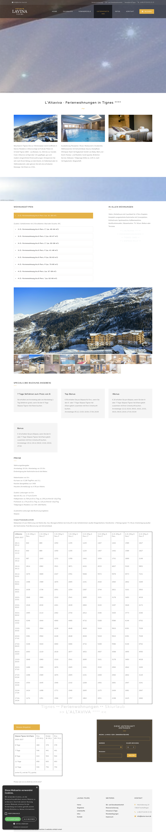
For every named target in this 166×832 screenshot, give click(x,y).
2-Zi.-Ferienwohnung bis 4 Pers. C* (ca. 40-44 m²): (38, 229)
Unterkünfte (81, 811)
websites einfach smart (54, 829)
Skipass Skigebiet (23, 727)
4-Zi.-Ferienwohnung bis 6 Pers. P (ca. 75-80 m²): (37, 264)
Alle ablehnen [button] (29, 819)
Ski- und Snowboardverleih (113, 2)
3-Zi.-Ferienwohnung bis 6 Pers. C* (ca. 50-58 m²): (38, 243)
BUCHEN (148, 11)
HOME (54, 11)
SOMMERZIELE (85, 11)
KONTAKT (130, 11)
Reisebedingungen (112, 814)
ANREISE (102, 743)
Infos (78, 814)
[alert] (20, 807)
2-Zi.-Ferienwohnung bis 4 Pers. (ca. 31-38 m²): (37, 215)
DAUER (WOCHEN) (132, 743)
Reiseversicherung (97, 2)
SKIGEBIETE (68, 11)
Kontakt (79, 817)
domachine (40, 829)
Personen (102, 751)
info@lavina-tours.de (20, 2)
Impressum (109, 817)
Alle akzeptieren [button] (13, 819)
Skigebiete (80, 808)
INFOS (117, 11)
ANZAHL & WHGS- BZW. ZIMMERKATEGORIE (114, 734)
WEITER (132, 755)
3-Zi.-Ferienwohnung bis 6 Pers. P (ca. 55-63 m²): (37, 257)
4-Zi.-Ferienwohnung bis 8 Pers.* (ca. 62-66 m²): (37, 278)
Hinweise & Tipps (130, 2)
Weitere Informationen (27, 809)
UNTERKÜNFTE (103, 11)
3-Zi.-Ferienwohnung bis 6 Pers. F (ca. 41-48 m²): (37, 250)
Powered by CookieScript (20, 827)
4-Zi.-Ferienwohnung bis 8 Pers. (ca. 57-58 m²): (37, 271)
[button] (20, 823)
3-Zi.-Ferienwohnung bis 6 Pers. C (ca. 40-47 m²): (37, 236)
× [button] (37, 787)
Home (79, 805)
